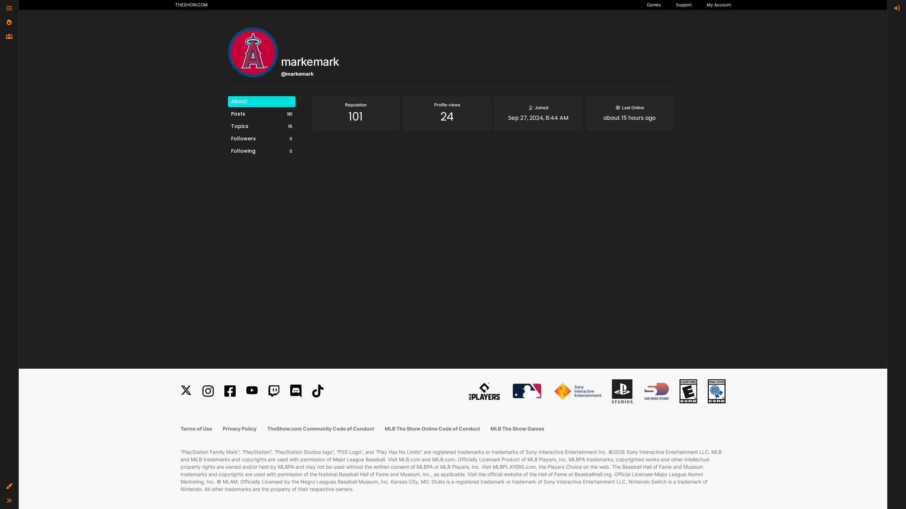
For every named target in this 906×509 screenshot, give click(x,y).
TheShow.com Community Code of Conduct (320, 429)
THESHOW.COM (191, 4)
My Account (719, 4)
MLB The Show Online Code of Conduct (432, 429)
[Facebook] (230, 391)
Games (654, 4)
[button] (9, 486)
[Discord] (296, 391)
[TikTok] (317, 391)
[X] (186, 391)
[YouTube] (252, 391)
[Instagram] (208, 391)
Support (684, 4)
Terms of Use (196, 429)
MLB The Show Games (517, 429)
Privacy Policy (240, 429)
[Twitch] (274, 391)
